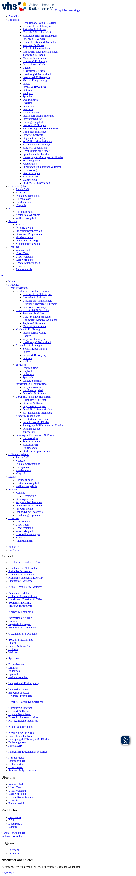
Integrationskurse (32, 387)
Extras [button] (12, 208)
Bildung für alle (24, 211)
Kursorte (20, 266)
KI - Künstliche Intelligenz (37, 412)
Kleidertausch (23, 202)
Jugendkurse (30, 431)
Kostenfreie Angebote (28, 214)
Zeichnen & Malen (33, 313)
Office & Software (33, 403)
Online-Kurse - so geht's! (30, 240)
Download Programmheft (30, 234)
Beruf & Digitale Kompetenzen (33, 396)
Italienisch (28, 374)
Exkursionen (30, 447)
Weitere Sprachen (32, 380)
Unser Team (22, 253)
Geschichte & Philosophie (37, 294)
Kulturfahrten (30, 444)
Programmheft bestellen (29, 230)
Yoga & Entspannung (35, 348)
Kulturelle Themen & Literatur (40, 303)
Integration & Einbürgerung (31, 383)
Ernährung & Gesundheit (37, 342)
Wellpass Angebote (26, 218)
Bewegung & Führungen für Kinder (43, 425)
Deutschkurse (30, 367)
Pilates (26, 351)
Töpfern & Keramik (34, 323)
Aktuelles (13, 16)
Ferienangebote (31, 428)
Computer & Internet (34, 399)
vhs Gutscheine (24, 237)
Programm (14, 549)
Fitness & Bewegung (34, 355)
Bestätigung (29, 495)
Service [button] (12, 221)
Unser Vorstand (24, 256)
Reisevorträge (30, 438)
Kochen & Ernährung (28, 329)
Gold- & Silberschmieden (37, 316)
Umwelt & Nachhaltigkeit (37, 300)
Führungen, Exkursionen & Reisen (35, 435)
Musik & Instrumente (34, 326)
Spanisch (28, 377)
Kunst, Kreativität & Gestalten (32, 310)
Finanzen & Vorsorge (35, 307)
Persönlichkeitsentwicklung (38, 409)
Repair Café (22, 189)
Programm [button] (14, 19)
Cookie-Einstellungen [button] (13, 832)
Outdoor (27, 358)
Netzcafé (21, 192)
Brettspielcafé (23, 198)
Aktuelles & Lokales (34, 297)
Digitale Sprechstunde (28, 195)
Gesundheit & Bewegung (30, 345)
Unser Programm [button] (18, 287)
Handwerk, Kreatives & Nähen (40, 319)
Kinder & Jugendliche (28, 415)
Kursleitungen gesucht (28, 243)
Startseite (13, 546)
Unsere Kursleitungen (28, 262)
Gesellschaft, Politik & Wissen (32, 291)
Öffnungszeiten (24, 227)
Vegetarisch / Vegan (34, 339)
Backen (27, 335)
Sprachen (21, 364)
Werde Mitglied (24, 259)
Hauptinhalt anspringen (68, 10)
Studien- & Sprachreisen (36, 451)
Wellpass (28, 361)
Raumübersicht (24, 269)
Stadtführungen (31, 441)
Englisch (27, 371)
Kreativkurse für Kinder (36, 419)
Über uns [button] (13, 246)
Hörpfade (21, 205)
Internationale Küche (34, 332)
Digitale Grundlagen (34, 406)
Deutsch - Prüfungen (34, 393)
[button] (11, 836)
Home (11, 281)
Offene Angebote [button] (18, 186)
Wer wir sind (23, 250)
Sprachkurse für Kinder (36, 422)
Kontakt (20, 224)
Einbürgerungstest (33, 390)
